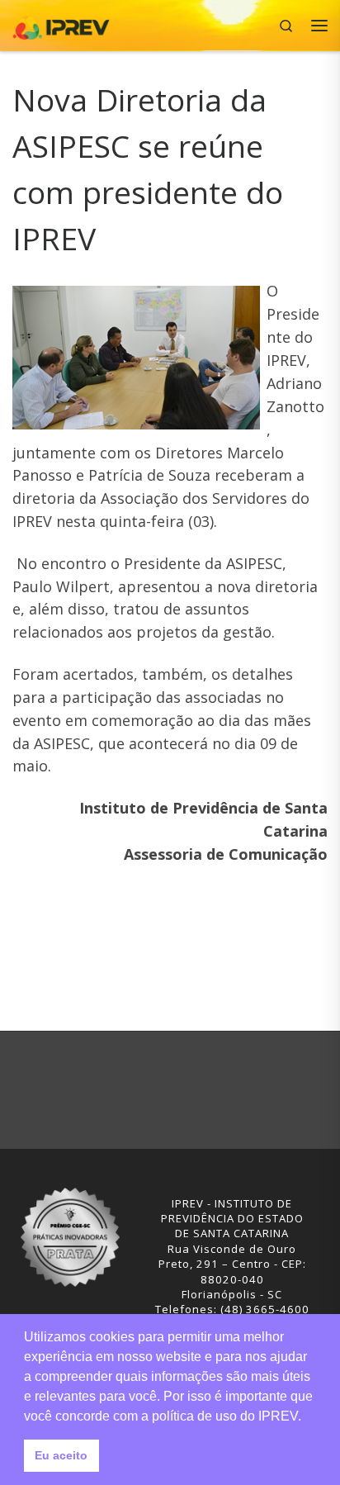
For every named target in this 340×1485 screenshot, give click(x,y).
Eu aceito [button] (61, 1455)
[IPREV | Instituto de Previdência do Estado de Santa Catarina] (61, 23)
